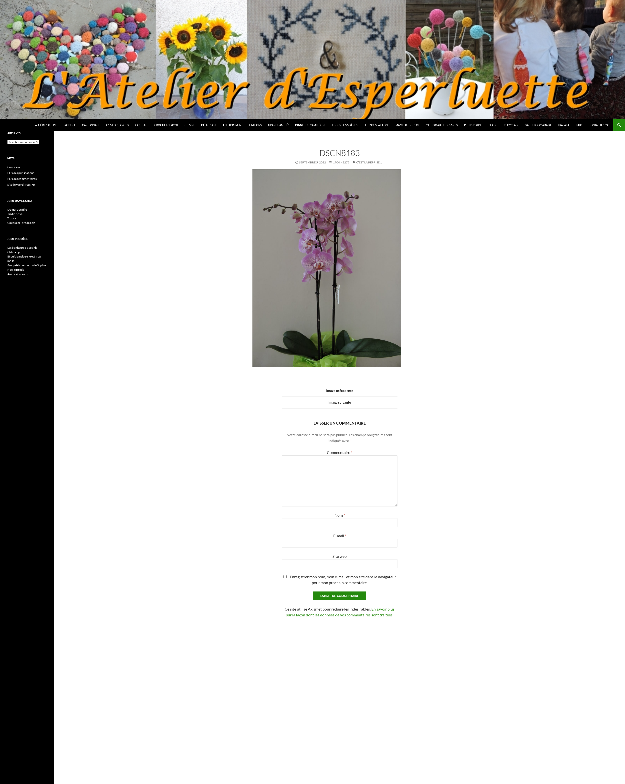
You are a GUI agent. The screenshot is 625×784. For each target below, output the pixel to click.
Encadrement (233, 125)
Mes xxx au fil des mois (442, 125)
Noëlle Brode (15, 269)
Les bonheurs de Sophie (22, 247)
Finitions (255, 125)
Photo (493, 125)
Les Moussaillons (376, 125)
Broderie (69, 125)
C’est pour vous (117, 125)
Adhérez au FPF (45, 125)
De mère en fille (17, 209)
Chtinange (14, 252)
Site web (340, 556)
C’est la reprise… (369, 162)
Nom (339, 515)
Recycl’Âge (511, 125)
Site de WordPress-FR (21, 184)
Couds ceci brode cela (21, 223)
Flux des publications (20, 173)
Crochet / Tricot (166, 125)
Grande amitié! (278, 125)
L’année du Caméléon (309, 125)
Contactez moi (599, 125)
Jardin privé (14, 214)
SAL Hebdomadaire (538, 125)
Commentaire (339, 452)
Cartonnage (91, 125)
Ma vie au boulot (407, 125)
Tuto (578, 125)
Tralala (563, 125)
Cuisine (190, 125)
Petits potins (473, 125)
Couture (141, 125)
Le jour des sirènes (344, 125)
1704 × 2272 (341, 162)
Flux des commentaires (22, 179)
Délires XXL (209, 125)
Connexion (14, 167)
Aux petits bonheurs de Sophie (26, 265)
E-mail (339, 535)
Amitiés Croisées (17, 274)
